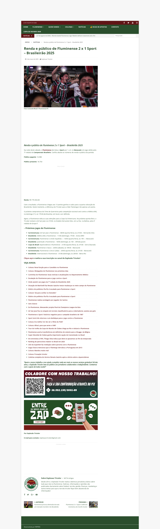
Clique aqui (28, 258)
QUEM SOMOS (53, 27)
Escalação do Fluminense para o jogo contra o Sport (47, 278)
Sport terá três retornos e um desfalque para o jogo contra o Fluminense (55, 318)
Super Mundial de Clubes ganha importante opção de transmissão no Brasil (56, 335)
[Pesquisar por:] (125, 36)
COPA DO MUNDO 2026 (32, 32)
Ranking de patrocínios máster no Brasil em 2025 (46, 342)
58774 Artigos (69, 478)
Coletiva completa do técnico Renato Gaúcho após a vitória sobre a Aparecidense (58, 357)
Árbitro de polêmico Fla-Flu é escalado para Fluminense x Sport (51, 289)
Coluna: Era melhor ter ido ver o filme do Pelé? (45, 322)
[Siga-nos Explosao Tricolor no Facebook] (24, 495)
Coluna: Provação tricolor (37, 354)
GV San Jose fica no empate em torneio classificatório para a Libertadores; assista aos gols (62, 311)
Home (25, 27)
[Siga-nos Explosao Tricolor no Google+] (31, 495)
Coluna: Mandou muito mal (38, 350)
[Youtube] (133, 23)
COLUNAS (68, 27)
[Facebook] (124, 23)
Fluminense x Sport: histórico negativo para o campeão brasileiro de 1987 (55, 315)
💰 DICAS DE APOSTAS (98, 27)
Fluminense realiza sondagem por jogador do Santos (47, 300)
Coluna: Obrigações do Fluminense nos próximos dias (48, 271)
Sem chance (32, 304)
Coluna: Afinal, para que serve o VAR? (42, 325)
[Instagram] (137, 23)
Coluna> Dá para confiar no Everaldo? (42, 293)
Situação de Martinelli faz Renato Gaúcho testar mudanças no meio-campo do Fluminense (61, 285)
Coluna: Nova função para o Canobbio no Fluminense (48, 267)
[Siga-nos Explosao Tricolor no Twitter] (27, 495)
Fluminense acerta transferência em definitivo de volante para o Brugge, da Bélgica (59, 332)
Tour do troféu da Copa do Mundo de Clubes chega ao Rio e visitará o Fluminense (58, 328)
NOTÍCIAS (82, 27)
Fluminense (37, 27)
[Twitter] (128, 23)
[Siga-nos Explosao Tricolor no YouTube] (36, 495)
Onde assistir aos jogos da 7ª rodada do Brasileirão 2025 (49, 282)
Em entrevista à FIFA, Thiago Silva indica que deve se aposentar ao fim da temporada (59, 339)
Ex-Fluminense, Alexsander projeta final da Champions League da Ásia (54, 307)
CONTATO (115, 27)
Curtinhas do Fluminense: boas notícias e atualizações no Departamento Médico (58, 275)
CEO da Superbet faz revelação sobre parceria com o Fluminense (52, 345)
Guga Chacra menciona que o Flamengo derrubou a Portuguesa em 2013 (55, 348)
